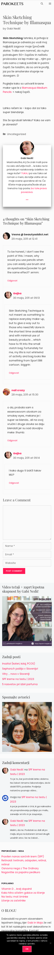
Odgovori (12, 280)
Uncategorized (16, 134)
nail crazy (18, 390)
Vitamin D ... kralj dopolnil (16, 889)
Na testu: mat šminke (14, 896)
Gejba (17, 293)
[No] (50, 943)
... (27, 198)
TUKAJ (24, 173)
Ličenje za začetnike (13, 900)
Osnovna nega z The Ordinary (20, 868)
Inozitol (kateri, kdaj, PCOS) (18, 663)
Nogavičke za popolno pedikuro (20, 872)
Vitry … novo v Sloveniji (16, 674)
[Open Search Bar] (42, 3)
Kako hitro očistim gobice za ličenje (23, 893)
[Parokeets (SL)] (12, 3)
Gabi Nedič (17, 769)
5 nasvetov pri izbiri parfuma (20, 684)
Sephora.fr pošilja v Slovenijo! (20, 668)
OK (27, 948)
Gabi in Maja (35, 922)
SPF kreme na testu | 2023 (18, 679)
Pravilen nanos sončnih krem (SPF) (22, 856)
